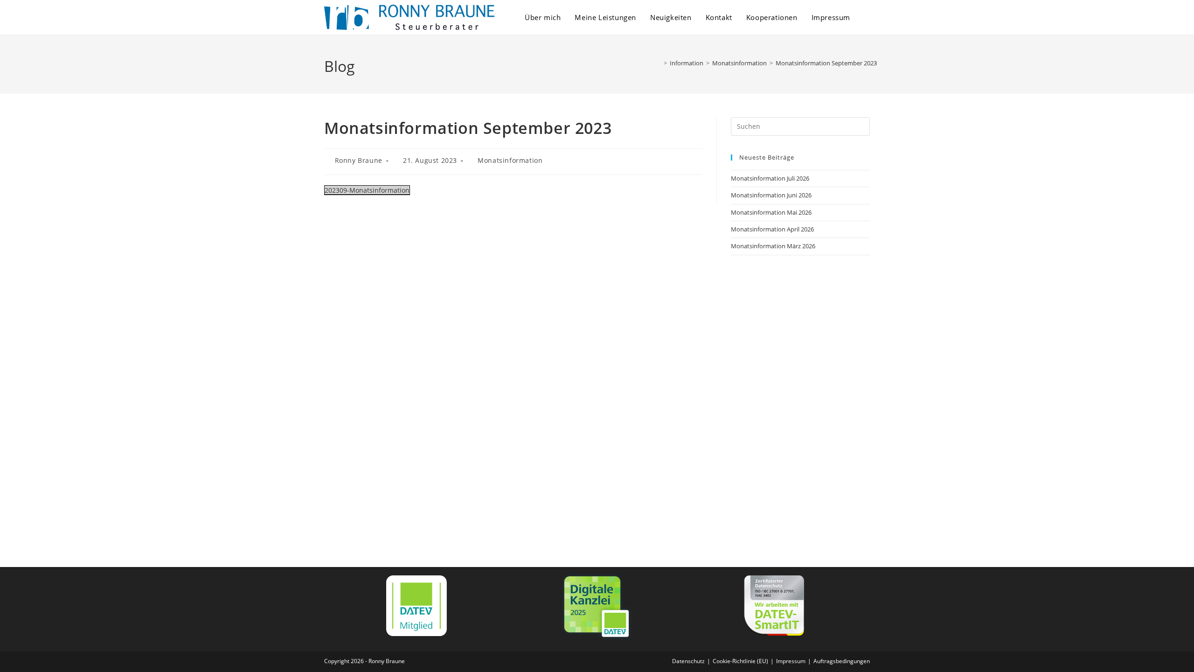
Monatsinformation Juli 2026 (770, 178)
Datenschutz (688, 661)
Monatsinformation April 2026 (772, 229)
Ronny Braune (358, 160)
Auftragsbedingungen (841, 661)
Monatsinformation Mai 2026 (771, 212)
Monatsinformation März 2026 (773, 246)
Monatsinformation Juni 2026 (771, 195)
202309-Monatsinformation (367, 190)
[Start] (658, 63)
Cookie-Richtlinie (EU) (740, 661)
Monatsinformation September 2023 (826, 63)
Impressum (790, 661)
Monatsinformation (510, 160)
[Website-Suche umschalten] (867, 17)
